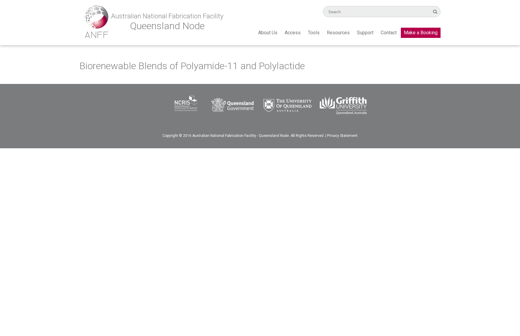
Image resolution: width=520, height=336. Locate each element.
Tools (314, 32)
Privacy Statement (342, 136)
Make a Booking (421, 32)
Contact (389, 32)
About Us (267, 32)
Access (293, 32)
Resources (338, 32)
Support (365, 32)
